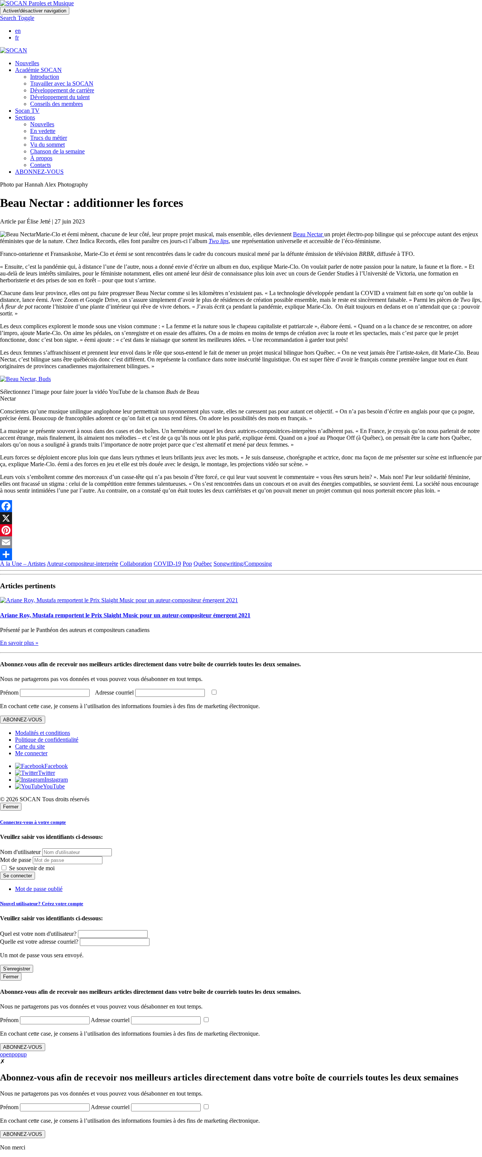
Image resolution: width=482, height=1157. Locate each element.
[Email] (241, 542)
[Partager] (241, 554)
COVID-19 (167, 563)
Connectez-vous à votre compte (33, 822)
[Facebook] (241, 506)
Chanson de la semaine (57, 151)
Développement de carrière (62, 90)
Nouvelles (27, 63)
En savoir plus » (19, 643)
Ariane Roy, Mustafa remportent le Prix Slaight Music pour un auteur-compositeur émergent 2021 (125, 615)
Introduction (44, 76)
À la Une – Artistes (23, 563)
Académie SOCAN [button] (38, 70)
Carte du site (30, 746)
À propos (41, 158)
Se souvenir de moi (31, 868)
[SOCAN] (13, 50)
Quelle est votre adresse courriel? (39, 941)
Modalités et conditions (42, 733)
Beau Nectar (308, 234)
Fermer (10, 807)
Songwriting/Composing (243, 563)
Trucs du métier (48, 138)
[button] (17, 18)
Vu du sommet (47, 144)
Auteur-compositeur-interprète (82, 563)
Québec (203, 563)
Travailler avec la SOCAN (61, 83)
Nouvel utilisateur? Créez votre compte (41, 903)
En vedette (42, 131)
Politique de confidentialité (46, 739)
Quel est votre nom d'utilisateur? (38, 933)
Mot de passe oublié (39, 889)
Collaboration (136, 563)
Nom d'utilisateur (20, 852)
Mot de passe (15, 860)
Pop (187, 563)
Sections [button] (25, 117)
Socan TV (27, 110)
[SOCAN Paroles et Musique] (37, 3)
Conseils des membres (56, 104)
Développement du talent (60, 97)
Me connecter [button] (31, 753)
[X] (241, 518)
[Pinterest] (241, 530)
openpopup (13, 1054)
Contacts (40, 165)
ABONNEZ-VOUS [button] (39, 171)
